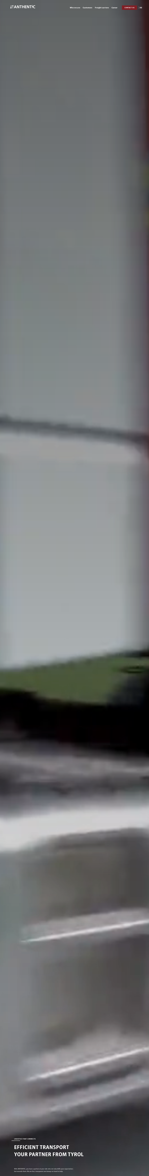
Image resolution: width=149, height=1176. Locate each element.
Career (115, 7)
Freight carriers (102, 7)
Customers (87, 7)
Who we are (75, 7)
